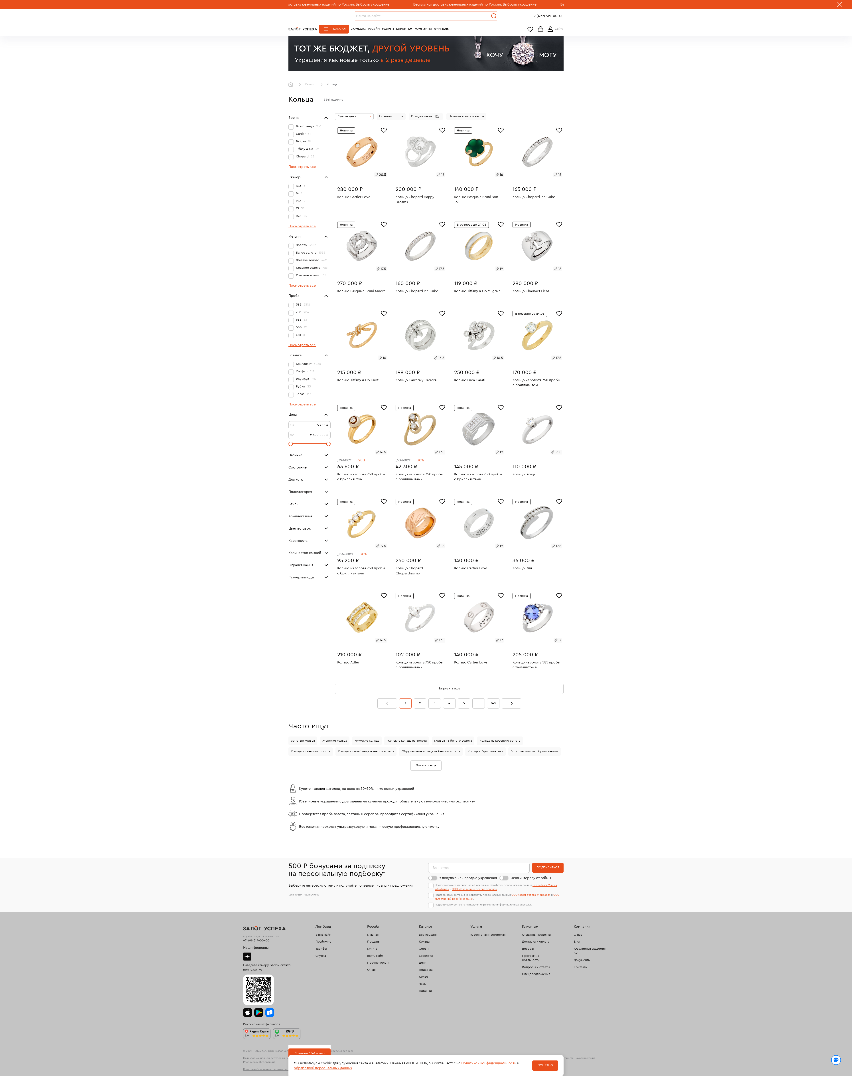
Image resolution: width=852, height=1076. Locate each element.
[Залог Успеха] (302, 29)
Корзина (540, 29)
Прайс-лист (324, 941)
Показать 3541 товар (309, 1053)
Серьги (424, 948)
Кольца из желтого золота (310, 751)
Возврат (528, 948)
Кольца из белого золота (453, 740)
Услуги (388, 28)
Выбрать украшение (427, 4)
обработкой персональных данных (323, 1068)
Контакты (581, 967)
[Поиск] (493, 16)
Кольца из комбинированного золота (366, 751)
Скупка (321, 955)
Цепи (422, 962)
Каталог (339, 28)
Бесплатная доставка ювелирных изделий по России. (364, 4)
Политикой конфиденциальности (488, 1063)
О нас (371, 969)
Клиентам (404, 28)
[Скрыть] (839, 5)
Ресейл (374, 28)
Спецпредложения (536, 974)
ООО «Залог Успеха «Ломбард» (530, 894)
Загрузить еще (449, 688)
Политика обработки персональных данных (270, 1069)
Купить (372, 948)
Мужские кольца (367, 740)
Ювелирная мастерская (487, 934)
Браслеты (426, 955)
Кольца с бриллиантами (485, 751)
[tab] (357, 175)
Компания (423, 28)
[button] (426, 116)
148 (493, 703)
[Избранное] (383, 129)
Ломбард (358, 28)
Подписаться (547, 867)
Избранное (530, 29)
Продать (373, 941)
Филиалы (442, 28)
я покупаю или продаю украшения (468, 878)
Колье (423, 976)
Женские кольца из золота (407, 740)
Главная (291, 84)
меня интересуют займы (531, 878)
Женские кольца (334, 740)
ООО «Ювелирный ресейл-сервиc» (474, 889)
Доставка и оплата (535, 941)
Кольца (424, 941)
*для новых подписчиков (304, 894)
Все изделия (428, 934)
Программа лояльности (530, 958)
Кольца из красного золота (499, 740)
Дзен (247, 957)
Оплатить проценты (536, 934)
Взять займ (323, 934)
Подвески (426, 969)
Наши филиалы (256, 947)
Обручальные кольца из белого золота (431, 751)
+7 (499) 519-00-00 (548, 16)
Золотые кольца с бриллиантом (534, 751)
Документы (582, 960)
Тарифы (321, 948)
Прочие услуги (378, 962)
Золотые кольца (303, 740)
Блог (577, 941)
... (478, 703)
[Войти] (555, 29)
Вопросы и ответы (536, 967)
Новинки (425, 991)
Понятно (545, 1065)
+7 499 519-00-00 (256, 940)
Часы (422, 983)
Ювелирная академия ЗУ (589, 951)
